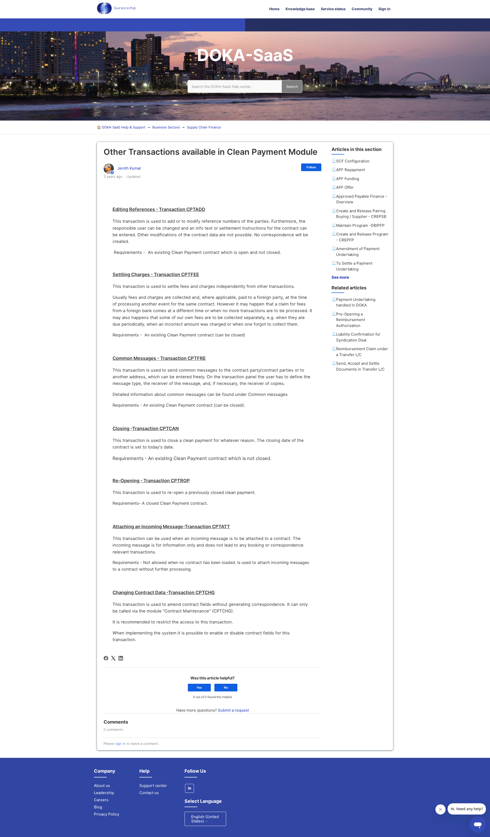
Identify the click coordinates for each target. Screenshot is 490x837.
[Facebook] (106, 658)
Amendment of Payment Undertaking (357, 251)
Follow (311, 167)
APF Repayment (350, 169)
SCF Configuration (353, 161)
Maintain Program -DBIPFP (360, 225)
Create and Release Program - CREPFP (362, 237)
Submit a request (233, 710)
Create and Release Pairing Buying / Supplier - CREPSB (361, 213)
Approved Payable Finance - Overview (361, 199)
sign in (120, 743)
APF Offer (345, 187)
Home (274, 9)
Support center (153, 785)
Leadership (104, 792)
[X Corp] (113, 658)
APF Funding (347, 178)
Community (362, 9)
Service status (333, 9)
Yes (199, 687)
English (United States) (205, 818)
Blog (98, 807)
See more (340, 277)
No (226, 687)
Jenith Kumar (129, 168)
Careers (101, 799)
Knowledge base (300, 9)
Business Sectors (166, 127)
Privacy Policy (106, 814)
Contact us (149, 792)
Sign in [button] (384, 9)
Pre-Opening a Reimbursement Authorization (350, 320)
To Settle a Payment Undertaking (354, 266)
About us (102, 785)
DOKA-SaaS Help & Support (123, 127)
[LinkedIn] (120, 658)
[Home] (116, 12)
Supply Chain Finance (204, 127)
